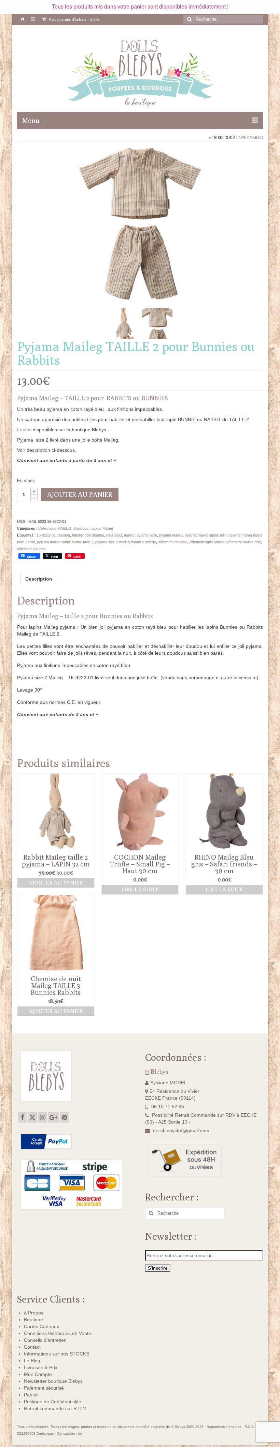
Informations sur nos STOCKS (56, 1353)
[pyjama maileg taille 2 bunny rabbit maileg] (157, 323)
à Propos (33, 1313)
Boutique (33, 1319)
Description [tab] (38, 579)
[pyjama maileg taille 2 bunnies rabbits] (140, 226)
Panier (31, 1394)
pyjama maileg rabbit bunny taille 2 (65, 542)
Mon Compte (38, 1374)
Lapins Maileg (249, 137)
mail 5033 (114, 535)
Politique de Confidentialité (52, 1401)
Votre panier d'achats (73, 19)
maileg (129, 535)
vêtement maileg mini (243, 542)
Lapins (24, 429)
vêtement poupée (31, 549)
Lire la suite (140, 889)
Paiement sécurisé (44, 1388)
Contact (32, 1347)
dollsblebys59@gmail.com (181, 1130)
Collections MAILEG (54, 528)
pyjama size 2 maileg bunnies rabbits (125, 542)
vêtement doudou (172, 542)
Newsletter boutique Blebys (53, 1381)
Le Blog (32, 1360)
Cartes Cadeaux (41, 1326)
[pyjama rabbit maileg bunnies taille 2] (125, 323)
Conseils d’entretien (45, 1340)
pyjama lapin (147, 535)
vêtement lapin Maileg (206, 542)
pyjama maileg (171, 535)
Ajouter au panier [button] (56, 882)
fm (80, 1433)
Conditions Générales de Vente (57, 1333)
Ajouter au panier (79, 494)
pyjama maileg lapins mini (205, 535)
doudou (64, 535)
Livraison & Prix (40, 1367)
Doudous (80, 528)
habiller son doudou (88, 535)
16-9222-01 (46, 535)
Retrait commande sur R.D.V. (55, 1408)
